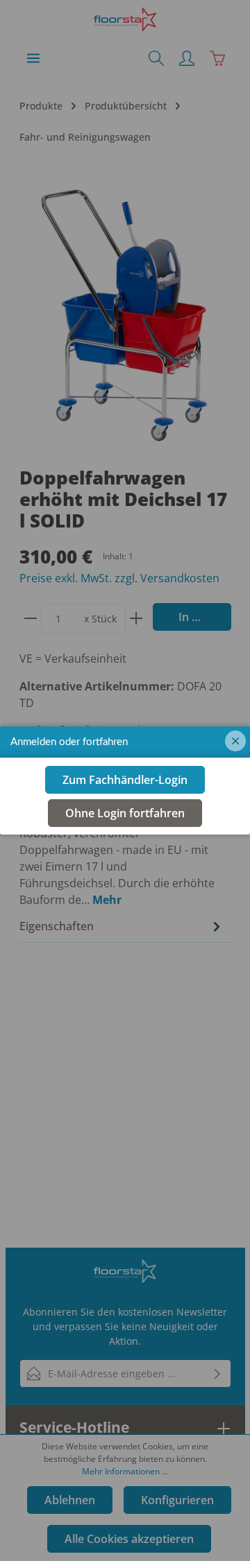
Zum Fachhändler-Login (125, 779)
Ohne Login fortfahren (125, 813)
